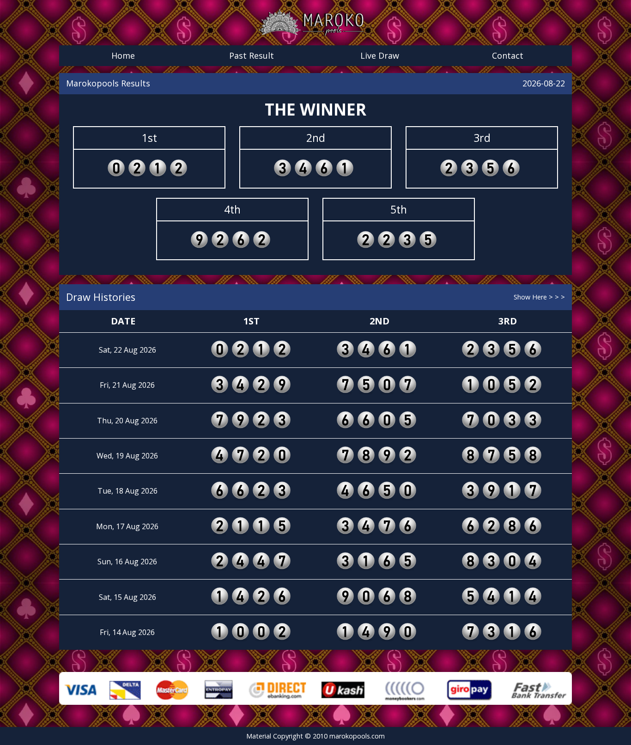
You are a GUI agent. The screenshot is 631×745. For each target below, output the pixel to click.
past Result (251, 55)
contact (507, 55)
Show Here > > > (539, 297)
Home (123, 55)
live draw (379, 55)
